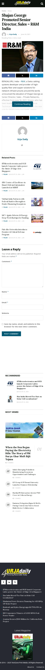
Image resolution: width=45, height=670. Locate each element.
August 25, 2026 (15, 174)
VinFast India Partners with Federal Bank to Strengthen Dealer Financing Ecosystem (14, 201)
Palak (5, 174)
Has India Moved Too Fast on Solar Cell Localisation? (29, 397)
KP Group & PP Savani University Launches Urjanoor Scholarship (25, 483)
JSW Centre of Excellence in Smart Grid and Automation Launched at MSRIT (14, 185)
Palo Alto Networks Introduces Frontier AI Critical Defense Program (14, 232)
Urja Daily (13, 34)
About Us (30, 667)
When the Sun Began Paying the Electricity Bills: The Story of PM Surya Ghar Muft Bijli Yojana (18, 453)
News (10, 11)
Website (5, 313)
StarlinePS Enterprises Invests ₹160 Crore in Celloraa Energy (26, 494)
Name (5, 292)
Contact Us (40, 667)
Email (5, 302)
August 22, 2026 (15, 207)
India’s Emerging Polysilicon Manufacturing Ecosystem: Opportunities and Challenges (24, 472)
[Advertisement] (24, 354)
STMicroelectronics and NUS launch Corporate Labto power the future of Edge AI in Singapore (30, 385)
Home (4, 11)
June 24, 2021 (25, 34)
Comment (7, 261)
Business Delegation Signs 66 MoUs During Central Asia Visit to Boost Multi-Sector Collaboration (26, 505)
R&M (23, 81)
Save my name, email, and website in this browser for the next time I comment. (22, 325)
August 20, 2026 (15, 238)
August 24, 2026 (15, 191)
